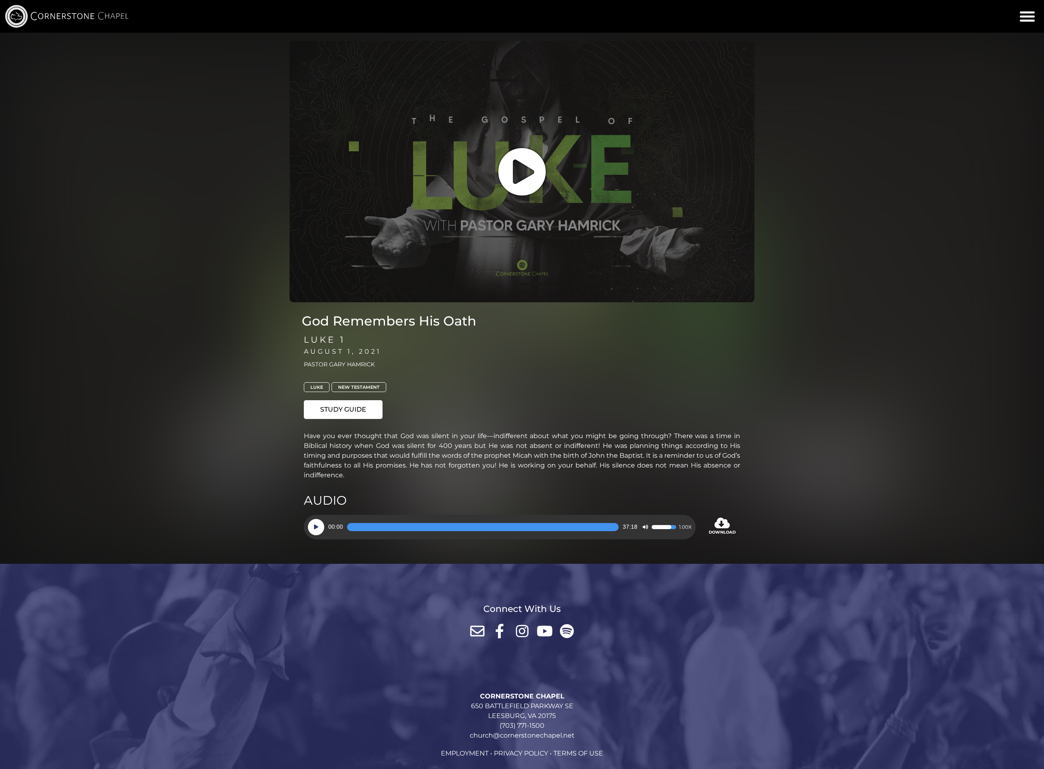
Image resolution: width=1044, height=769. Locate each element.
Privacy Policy (521, 753)
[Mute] (645, 527)
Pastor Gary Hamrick (339, 364)
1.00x (685, 527)
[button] (1027, 16)
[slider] (483, 527)
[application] (500, 527)
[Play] (316, 527)
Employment (465, 753)
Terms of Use (578, 753)
